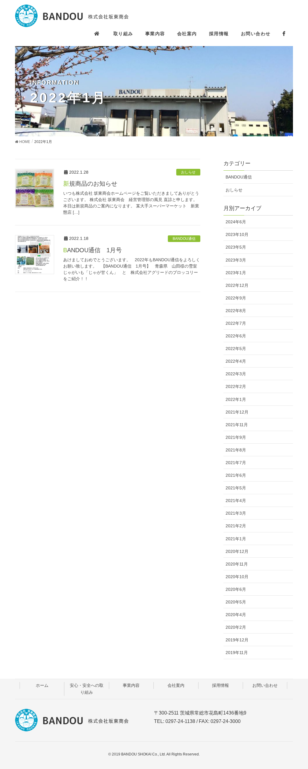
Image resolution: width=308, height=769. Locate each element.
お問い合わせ (265, 685)
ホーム (42, 685)
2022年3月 (236, 373)
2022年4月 (236, 361)
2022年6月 (236, 335)
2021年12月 (237, 412)
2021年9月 (236, 437)
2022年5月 (236, 348)
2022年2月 (236, 386)
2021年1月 (236, 538)
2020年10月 (237, 576)
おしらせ (188, 172)
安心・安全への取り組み (86, 689)
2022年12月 (237, 285)
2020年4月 (236, 614)
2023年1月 (236, 272)
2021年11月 (237, 424)
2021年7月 (236, 462)
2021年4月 (236, 500)
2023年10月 (237, 234)
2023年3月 (236, 260)
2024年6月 (236, 221)
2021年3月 (236, 513)
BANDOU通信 (184, 239)
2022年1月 (236, 399)
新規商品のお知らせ (90, 183)
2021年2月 (236, 525)
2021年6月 (236, 475)
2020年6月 (236, 589)
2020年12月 (237, 551)
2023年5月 (236, 247)
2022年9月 (236, 298)
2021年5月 (236, 487)
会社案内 (176, 685)
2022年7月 (236, 323)
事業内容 (131, 685)
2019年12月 (237, 639)
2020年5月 (236, 602)
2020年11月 (237, 564)
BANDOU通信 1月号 (92, 250)
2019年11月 (237, 652)
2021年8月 (236, 450)
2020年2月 (236, 627)
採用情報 (220, 685)
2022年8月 (236, 310)
